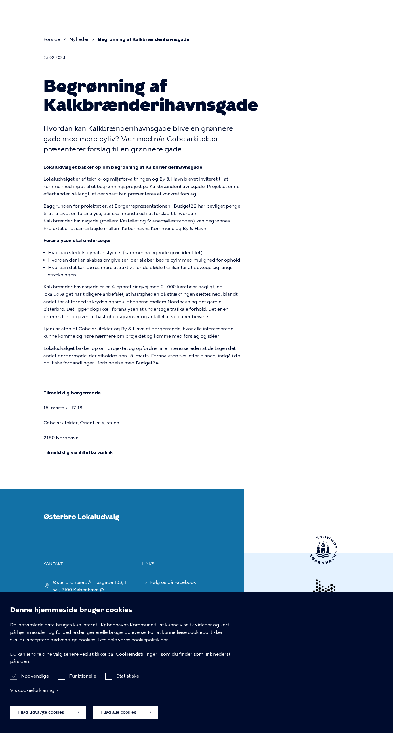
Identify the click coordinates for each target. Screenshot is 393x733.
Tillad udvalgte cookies (41, 712)
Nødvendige (35, 675)
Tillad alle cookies (119, 712)
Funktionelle (82, 675)
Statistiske (127, 675)
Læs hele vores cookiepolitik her (133, 639)
